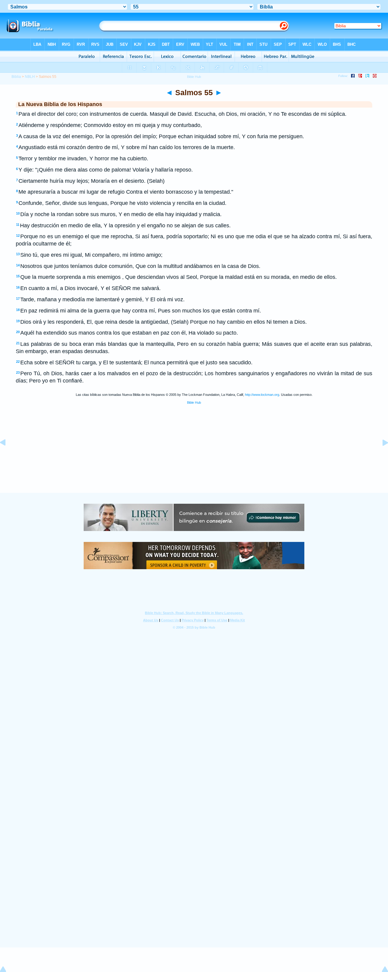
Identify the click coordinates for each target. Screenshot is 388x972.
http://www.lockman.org (262, 394)
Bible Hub (194, 402)
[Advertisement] (194, 455)
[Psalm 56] (380, 456)
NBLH (30, 77)
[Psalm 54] (7, 456)
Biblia (16, 77)
